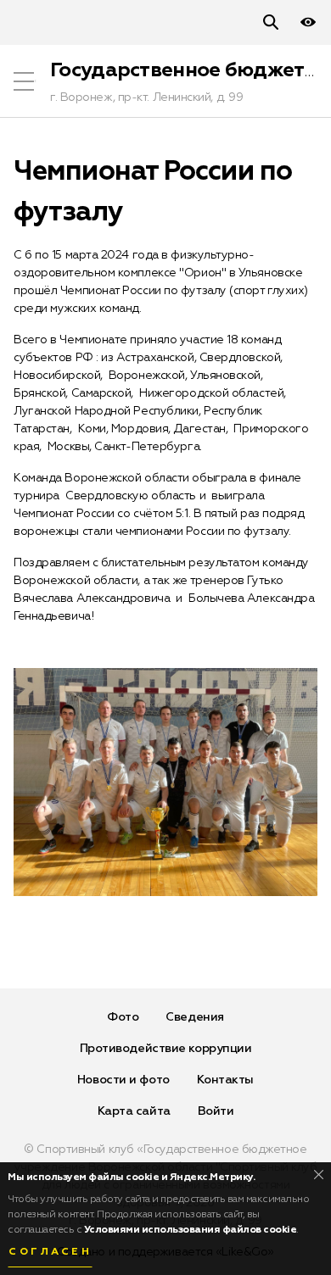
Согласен (50, 1252)
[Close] (318, 1174)
